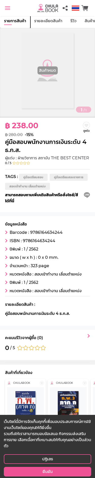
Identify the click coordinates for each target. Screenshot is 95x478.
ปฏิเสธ (47, 459)
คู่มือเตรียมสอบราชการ (68, 177)
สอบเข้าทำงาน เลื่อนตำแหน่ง (27, 186)
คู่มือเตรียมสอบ (33, 177)
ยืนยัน (48, 471)
